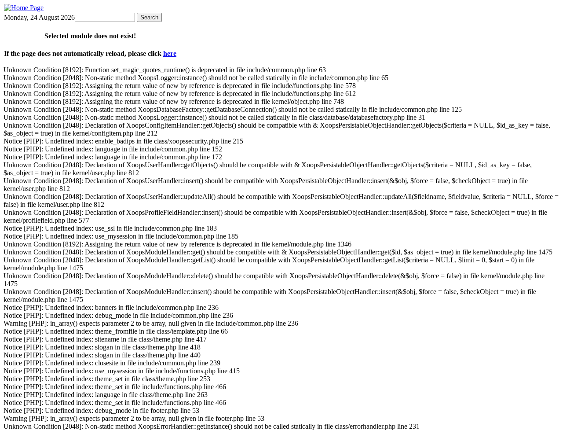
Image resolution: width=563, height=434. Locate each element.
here (169, 53)
